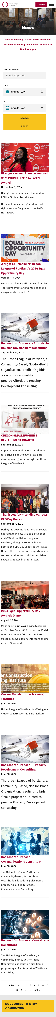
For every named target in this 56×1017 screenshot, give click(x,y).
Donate (41, 4)
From (5, 85)
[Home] (10, 6)
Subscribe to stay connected (21, 1006)
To (4, 102)
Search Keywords (11, 69)
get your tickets (25, 626)
